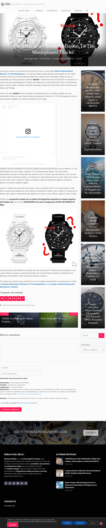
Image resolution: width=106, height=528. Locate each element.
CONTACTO (66, 11)
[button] (87, 10)
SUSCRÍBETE (90, 433)
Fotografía (52, 11)
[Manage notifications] (101, 523)
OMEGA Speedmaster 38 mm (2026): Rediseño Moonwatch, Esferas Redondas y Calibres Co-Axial (93, 267)
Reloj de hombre (19, 305)
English (78, 11)
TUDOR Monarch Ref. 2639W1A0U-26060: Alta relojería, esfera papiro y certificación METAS (93, 95)
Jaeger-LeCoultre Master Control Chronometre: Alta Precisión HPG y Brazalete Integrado (93, 313)
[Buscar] (101, 335)
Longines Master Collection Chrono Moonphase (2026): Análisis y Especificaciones (93, 138)
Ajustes (92, 523)
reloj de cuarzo (7, 305)
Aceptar (67, 523)
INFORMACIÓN (9, 506)
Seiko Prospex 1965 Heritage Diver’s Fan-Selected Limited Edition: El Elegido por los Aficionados (93, 183)
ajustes (12, 525)
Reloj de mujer (30, 305)
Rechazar (80, 523)
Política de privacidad (28, 403)
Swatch (79, 59)
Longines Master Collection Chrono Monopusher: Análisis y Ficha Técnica (92, 226)
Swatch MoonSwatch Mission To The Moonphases (24, 284)
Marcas (39, 11)
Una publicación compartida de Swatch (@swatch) (28, 164)
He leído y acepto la (20, 403)
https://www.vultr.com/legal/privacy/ (29, 394)
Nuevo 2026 (23, 11)
